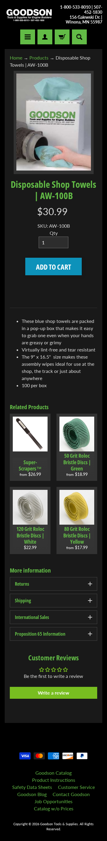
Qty (54, 233)
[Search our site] (79, 36)
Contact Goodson (71, 794)
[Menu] (27, 36)
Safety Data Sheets (32, 787)
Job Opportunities (53, 801)
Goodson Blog (32, 794)
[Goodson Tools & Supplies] (29, 14)
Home (16, 57)
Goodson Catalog (53, 773)
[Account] (44, 36)
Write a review (53, 692)
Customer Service (76, 787)
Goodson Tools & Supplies (59, 824)
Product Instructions (53, 780)
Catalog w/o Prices (53, 808)
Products (38, 57)
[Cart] (62, 36)
